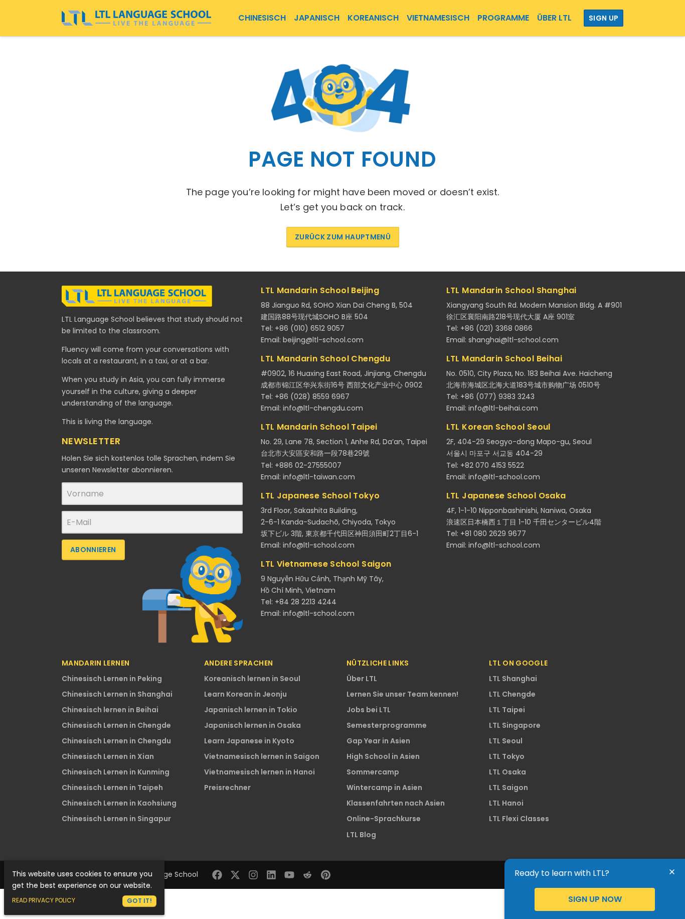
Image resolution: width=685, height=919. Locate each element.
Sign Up (603, 18)
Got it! (139, 900)
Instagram (253, 875)
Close (672, 872)
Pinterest (325, 875)
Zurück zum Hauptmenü (343, 237)
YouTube (289, 875)
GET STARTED (595, 899)
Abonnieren (93, 550)
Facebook (217, 875)
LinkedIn (271, 875)
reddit (307, 875)
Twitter (235, 875)
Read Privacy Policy (43, 900)
